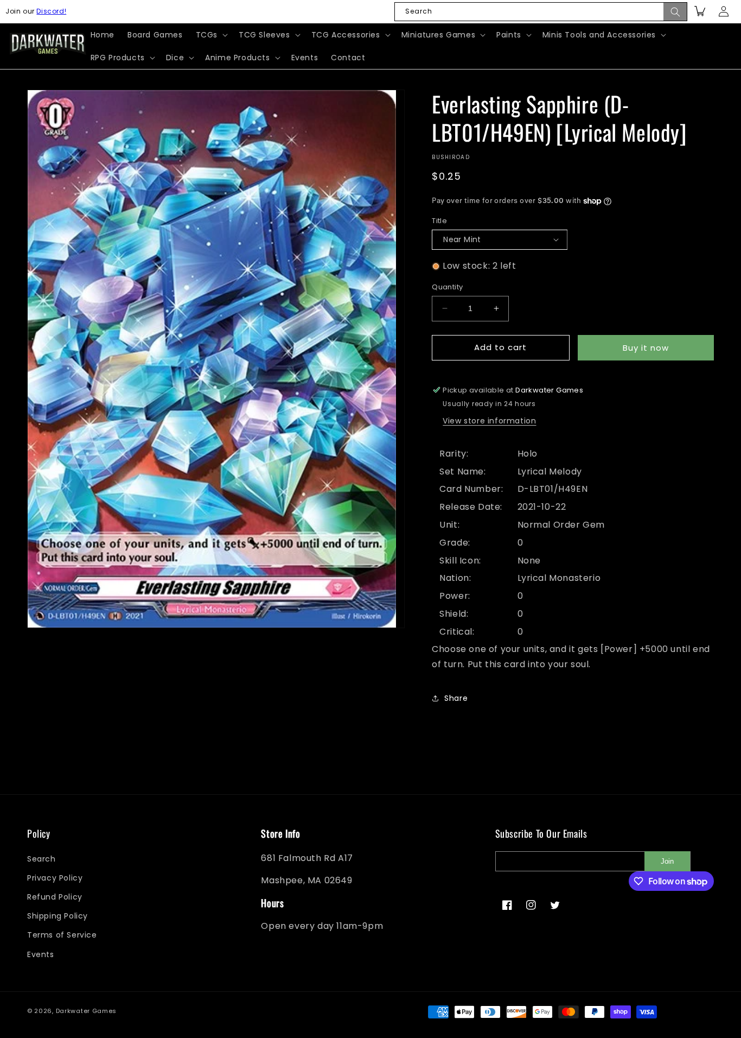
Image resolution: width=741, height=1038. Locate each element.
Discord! (51, 11)
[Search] (675, 11)
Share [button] (456, 698)
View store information (489, 420)
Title (439, 221)
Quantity (447, 287)
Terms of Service (62, 935)
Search (41, 858)
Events (40, 954)
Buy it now (646, 347)
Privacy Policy (54, 877)
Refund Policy (54, 896)
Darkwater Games (86, 1011)
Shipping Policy (57, 915)
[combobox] (540, 11)
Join (667, 861)
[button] (210, 34)
